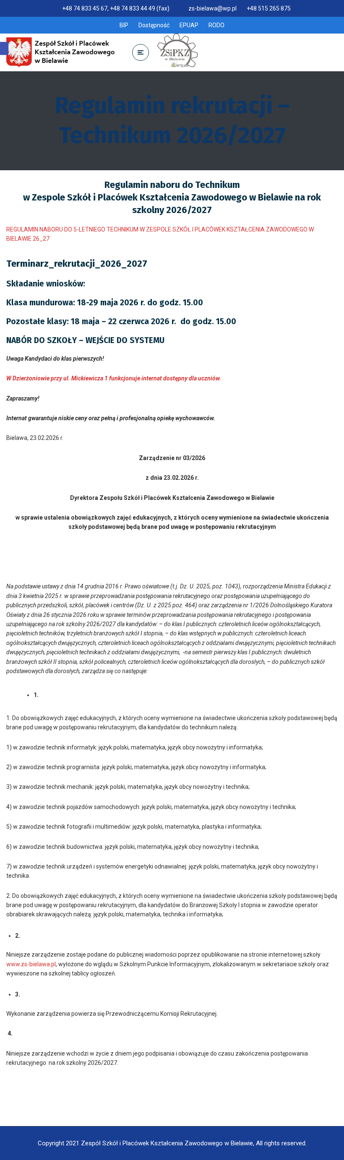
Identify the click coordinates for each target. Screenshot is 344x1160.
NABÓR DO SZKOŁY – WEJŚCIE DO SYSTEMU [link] (85, 340)
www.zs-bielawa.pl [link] (31, 964)
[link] (4, 48)
